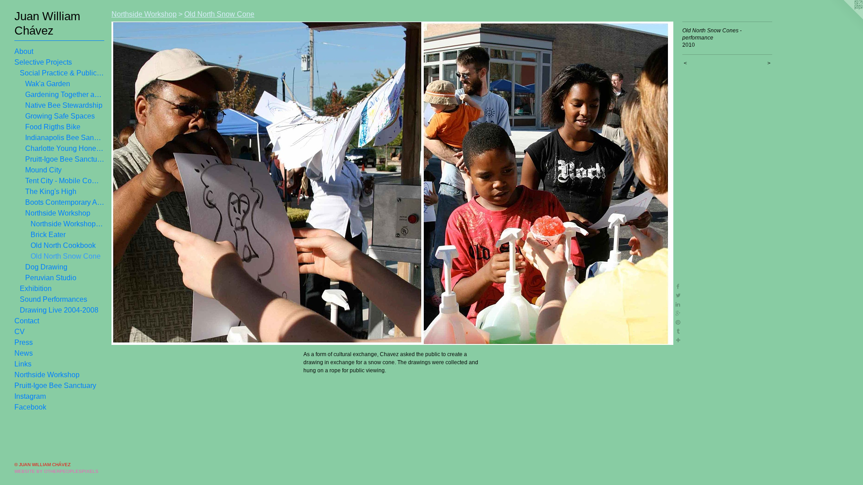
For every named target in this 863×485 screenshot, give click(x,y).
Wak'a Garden (47, 84)
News (23, 353)
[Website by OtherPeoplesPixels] (845, 18)
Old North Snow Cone (66, 256)
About (23, 51)
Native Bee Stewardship (63, 105)
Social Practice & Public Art (62, 73)
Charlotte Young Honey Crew (64, 148)
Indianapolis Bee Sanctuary (64, 137)
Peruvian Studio (50, 278)
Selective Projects (43, 62)
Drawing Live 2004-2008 (59, 310)
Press (23, 342)
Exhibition (36, 288)
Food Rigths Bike (52, 127)
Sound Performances (53, 299)
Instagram (30, 396)
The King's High (50, 191)
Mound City (43, 170)
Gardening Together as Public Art (64, 94)
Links (22, 364)
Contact (26, 321)
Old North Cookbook (63, 245)
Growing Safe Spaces (60, 116)
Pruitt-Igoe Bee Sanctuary (64, 159)
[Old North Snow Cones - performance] (392, 183)
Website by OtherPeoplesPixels (56, 471)
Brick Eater (48, 234)
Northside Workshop (57, 213)
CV (19, 331)
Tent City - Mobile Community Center (64, 181)
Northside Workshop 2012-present (67, 224)
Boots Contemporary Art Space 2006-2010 (64, 202)
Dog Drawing (46, 267)
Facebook (30, 407)
